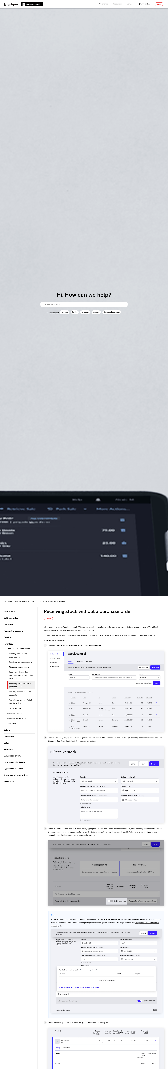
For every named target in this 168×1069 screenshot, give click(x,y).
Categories (103, 4)
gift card (96, 312)
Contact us (131, 4)
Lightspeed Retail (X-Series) (15, 601)
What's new (9, 612)
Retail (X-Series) (33, 4)
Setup (6, 743)
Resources (117, 4)
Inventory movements (16, 718)
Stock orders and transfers (53, 601)
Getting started (11, 618)
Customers (9, 737)
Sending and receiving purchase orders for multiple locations (21, 675)
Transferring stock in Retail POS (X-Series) (20, 701)
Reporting (8, 749)
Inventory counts (14, 713)
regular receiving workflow (144, 635)
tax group (85, 312)
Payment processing (13, 631)
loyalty (74, 312)
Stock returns (15, 708)
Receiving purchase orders (20, 662)
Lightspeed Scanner (13, 769)
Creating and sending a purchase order (19, 655)
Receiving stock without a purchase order (20, 685)
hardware (64, 312)
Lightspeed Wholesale (14, 762)
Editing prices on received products (20, 693)
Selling (7, 730)
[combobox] (84, 304)
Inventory (34, 601)
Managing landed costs (19, 667)
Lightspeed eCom (12, 756)
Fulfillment (11, 723)
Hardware (8, 624)
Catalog (7, 637)
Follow (48, 618)
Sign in (159, 4)
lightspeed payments (112, 312)
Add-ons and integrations (16, 775)
